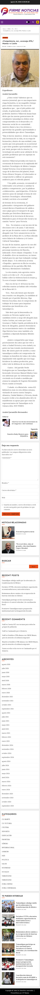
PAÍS (3, 856)
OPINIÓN (5, 37)
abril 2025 (5, 729)
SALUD (4, 864)
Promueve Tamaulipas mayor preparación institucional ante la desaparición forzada (17, 610)
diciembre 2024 (7, 745)
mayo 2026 (5, 677)
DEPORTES (5, 831)
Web (3, 498)
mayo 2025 (5, 725)
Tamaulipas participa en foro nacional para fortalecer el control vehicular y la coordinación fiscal (19, 602)
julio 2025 (5, 717)
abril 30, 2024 (12, 46)
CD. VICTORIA (7, 823)
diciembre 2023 (7, 794)
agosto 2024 (6, 761)
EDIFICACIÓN (7, 835)
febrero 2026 (6, 689)
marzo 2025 (6, 733)
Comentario (6, 458)
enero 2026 (6, 693)
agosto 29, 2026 (21, 909)
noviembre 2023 (7, 798)
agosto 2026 (6, 664)
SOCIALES (5, 872)
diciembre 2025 (7, 697)
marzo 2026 (6, 685)
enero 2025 (6, 741)
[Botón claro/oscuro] (28, 22)
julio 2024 (5, 765)
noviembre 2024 (7, 749)
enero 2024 (6, 790)
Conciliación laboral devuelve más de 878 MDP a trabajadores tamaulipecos (26, 977)
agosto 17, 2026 (21, 534)
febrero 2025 (6, 737)
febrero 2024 (6, 786)
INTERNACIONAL (8, 848)
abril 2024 (5, 777)
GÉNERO (5, 844)
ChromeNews (15, 993)
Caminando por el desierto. (17, 631)
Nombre (5, 483)
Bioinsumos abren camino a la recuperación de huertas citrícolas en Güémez (18, 594)
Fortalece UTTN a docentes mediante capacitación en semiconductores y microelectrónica (26, 919)
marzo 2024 (6, 782)
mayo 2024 (5, 773)
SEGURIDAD (6, 868)
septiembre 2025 (8, 709)
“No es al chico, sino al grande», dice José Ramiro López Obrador (26, 546)
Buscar (6, 560)
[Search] (33, 22)
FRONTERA (6, 839)
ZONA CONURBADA (9, 888)
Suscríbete (37, 22)
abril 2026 (5, 680)
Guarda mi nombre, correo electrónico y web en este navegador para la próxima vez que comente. (20, 507)
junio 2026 (5, 672)
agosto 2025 (6, 713)
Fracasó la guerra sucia (25, 532)
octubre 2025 (6, 705)
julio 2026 (5, 668)
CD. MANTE (6, 819)
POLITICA (5, 860)
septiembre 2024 (8, 757)
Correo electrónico (9, 490)
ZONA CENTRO (7, 884)
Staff (5, 46)
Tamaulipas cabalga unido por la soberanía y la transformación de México (26, 905)
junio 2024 (5, 769)
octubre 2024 (6, 753)
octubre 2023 (6, 802)
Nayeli (4, 642)
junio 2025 (5, 721)
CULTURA (5, 827)
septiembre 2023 (8, 806)
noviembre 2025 (7, 701)
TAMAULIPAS (6, 876)
